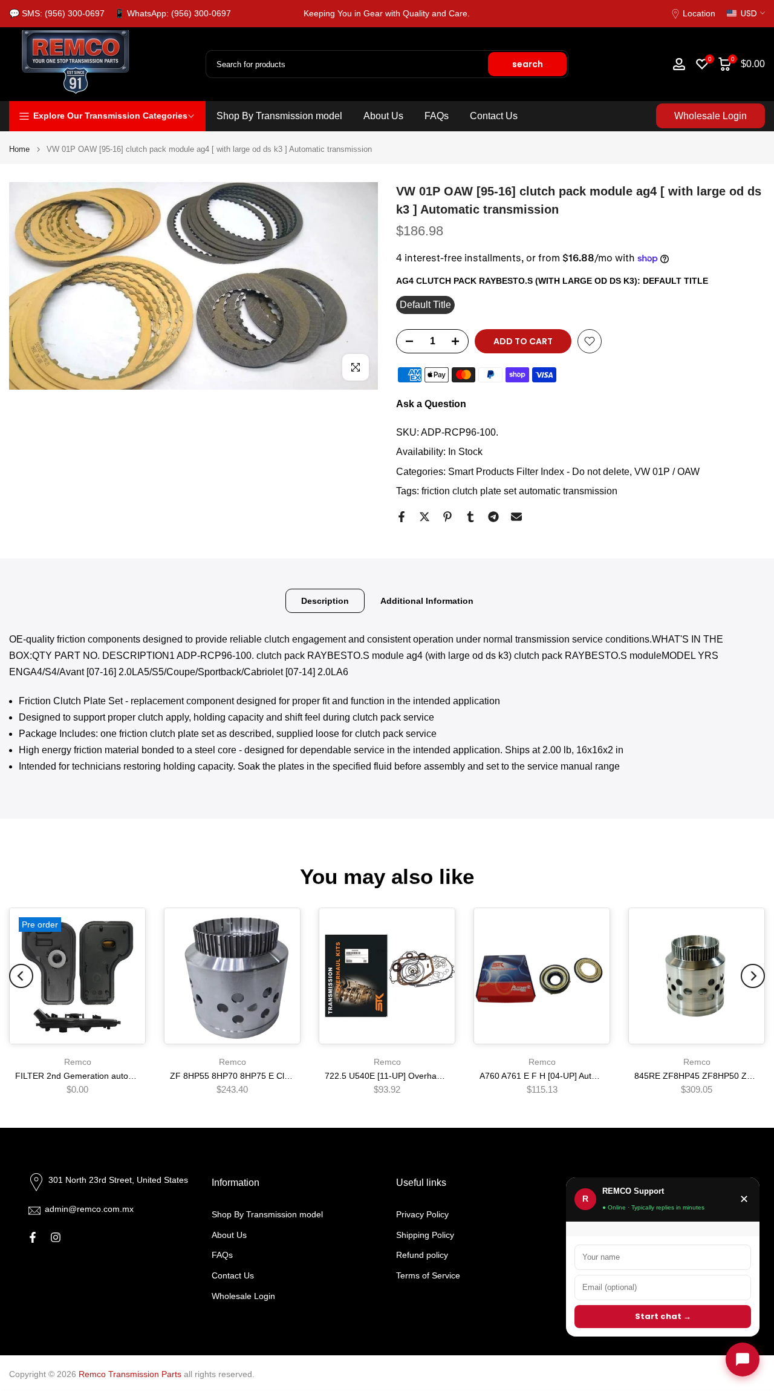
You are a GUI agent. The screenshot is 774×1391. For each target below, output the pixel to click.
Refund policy (422, 1255)
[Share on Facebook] (401, 516)
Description (325, 601)
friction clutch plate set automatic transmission (519, 491)
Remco (77, 1062)
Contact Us (494, 116)
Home (19, 149)
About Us (383, 116)
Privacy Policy (422, 1214)
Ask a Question (431, 404)
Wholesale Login (710, 116)
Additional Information (426, 601)
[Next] (753, 976)
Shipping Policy (425, 1235)
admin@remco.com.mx (89, 1209)
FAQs (436, 116)
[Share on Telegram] (493, 516)
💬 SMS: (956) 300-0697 (57, 13)
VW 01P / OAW (667, 471)
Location (699, 13)
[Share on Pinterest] (447, 516)
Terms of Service (428, 1275)
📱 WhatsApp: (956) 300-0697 (172, 13)
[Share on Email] (516, 516)
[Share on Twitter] (424, 516)
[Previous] (21, 976)
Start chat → (663, 1316)
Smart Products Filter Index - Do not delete (538, 471)
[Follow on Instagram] (55, 1237)
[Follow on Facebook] (32, 1237)
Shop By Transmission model (279, 116)
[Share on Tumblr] (470, 516)
